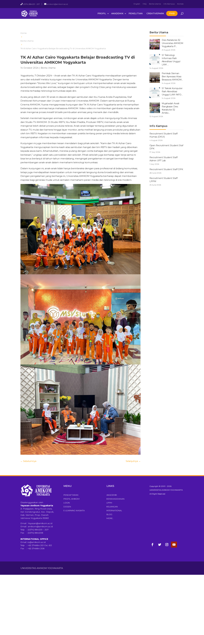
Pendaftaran (70, 495)
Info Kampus (169, 4)
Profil (102, 13)
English (137, 4)
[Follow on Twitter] (160, 545)
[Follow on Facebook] (152, 545)
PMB (172, 13)
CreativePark (155, 13)
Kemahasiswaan (115, 499)
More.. (109, 518)
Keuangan (112, 506)
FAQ (144, 4)
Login (66, 503)
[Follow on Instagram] (167, 545)
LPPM (109, 503)
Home (23, 33)
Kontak (180, 4)
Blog (109, 514)
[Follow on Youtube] (174, 545)
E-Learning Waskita (74, 510)
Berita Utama (155, 4)
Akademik (117, 13)
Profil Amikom (71, 499)
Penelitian (136, 13)
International (114, 510)
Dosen (67, 506)
